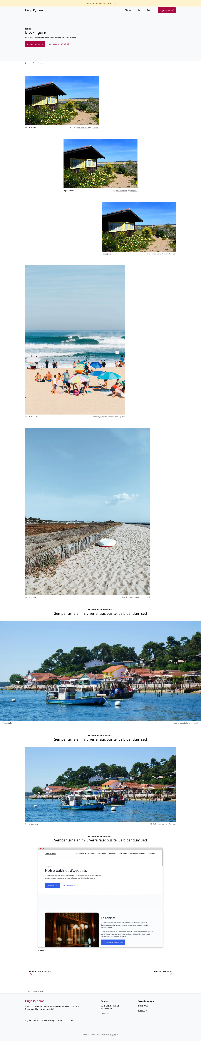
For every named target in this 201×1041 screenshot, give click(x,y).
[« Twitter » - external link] (173, 1019)
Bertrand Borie (83, 127)
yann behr (184, 723)
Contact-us (105, 1013)
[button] (143, 10)
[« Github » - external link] (170, 1019)
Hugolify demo (35, 10)
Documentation (34, 44)
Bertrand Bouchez (107, 417)
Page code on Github (57, 44)
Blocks (128, 10)
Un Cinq (141, 1010)
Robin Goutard (134, 597)
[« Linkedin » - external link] (175, 1019)
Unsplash (95, 127)
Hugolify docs (166, 10)
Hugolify (112, 3)
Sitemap (61, 1020)
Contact (72, 1020)
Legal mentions (32, 1020)
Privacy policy (48, 1020)
